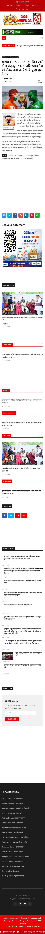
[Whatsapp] (27, 9)
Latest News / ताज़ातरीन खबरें (6, 653)
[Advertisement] (22, 185)
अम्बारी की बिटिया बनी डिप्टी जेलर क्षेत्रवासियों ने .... (19, 605)
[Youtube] (23, 9)
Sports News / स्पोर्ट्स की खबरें (10, 57)
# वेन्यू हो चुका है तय (27, 158)
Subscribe (12, 719)
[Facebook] (16, 9)
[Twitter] (20, 9)
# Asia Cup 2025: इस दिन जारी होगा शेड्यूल (21, 156)
